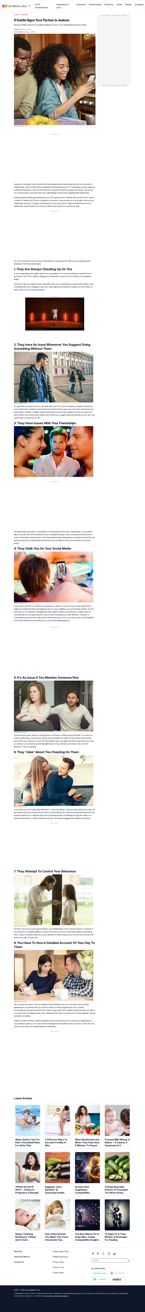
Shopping (139, 4)
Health (119, 4)
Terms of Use (58, 1267)
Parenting (108, 4)
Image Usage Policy (61, 1251)
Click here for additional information (55, 1296)
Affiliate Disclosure (60, 1257)
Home (16, 14)
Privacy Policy (58, 1262)
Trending (24, 14)
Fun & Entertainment (41, 6)
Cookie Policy (58, 1272)
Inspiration (81, 4)
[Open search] (29, 6)
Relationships (95, 4)
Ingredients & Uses (62, 6)
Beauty (128, 4)
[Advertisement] (54, 153)
